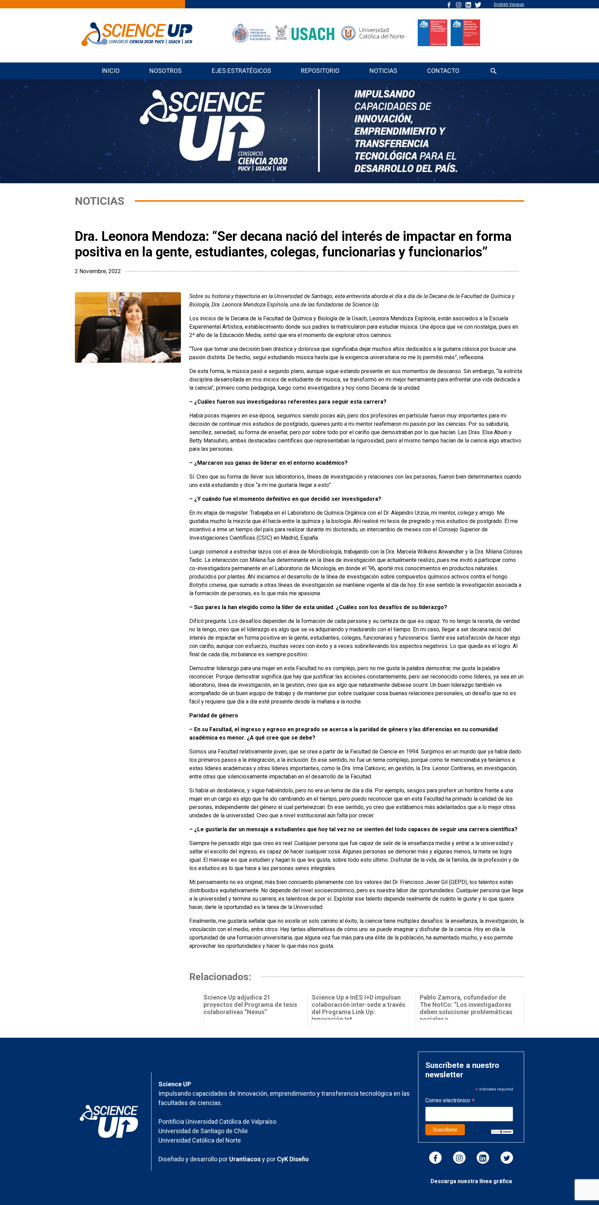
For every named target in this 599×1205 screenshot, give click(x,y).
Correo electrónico (450, 1101)
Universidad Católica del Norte (199, 1140)
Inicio (111, 70)
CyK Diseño (293, 1159)
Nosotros (165, 70)
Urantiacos (245, 1159)
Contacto (443, 70)
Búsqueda (493, 71)
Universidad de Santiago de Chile (203, 1131)
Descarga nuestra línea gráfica (471, 1181)
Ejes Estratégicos (241, 70)
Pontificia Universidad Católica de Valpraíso (217, 1121)
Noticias (383, 70)
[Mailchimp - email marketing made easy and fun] (502, 1131)
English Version (509, 4)
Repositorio (320, 70)
